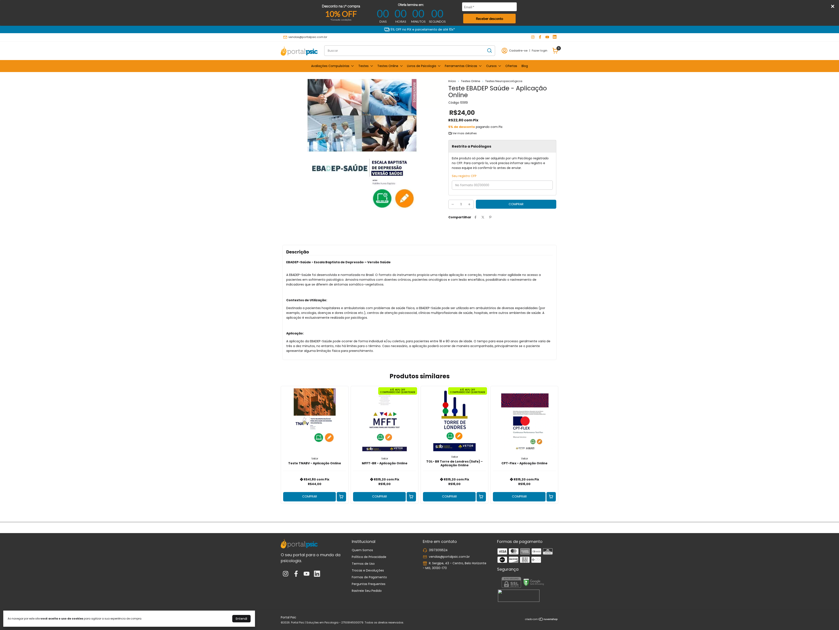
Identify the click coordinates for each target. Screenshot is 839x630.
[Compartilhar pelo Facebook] (475, 217)
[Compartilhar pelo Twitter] (483, 217)
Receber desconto (489, 18)
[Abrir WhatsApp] (828, 619)
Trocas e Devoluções (368, 570)
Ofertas (511, 66)
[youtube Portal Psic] (547, 37)
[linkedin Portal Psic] (554, 37)
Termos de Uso (363, 563)
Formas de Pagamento (369, 577)
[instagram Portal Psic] (532, 37)
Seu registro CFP (464, 176)
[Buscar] (489, 50)
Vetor (314, 458)
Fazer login (539, 50)
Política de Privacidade (369, 557)
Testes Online (387, 66)
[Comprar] (341, 496)
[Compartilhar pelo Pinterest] (490, 217)
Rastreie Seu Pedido (367, 591)
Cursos (491, 66)
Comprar (309, 496)
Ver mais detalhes (464, 133)
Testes (363, 66)
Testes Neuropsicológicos (503, 81)
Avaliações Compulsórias (330, 66)
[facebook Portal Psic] (540, 37)
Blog (525, 66)
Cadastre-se (518, 50)
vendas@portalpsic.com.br (307, 37)
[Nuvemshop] (541, 620)
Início (452, 81)
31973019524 (438, 550)
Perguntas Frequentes (368, 584)
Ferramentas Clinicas (461, 66)
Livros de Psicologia (421, 66)
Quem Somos (362, 550)
